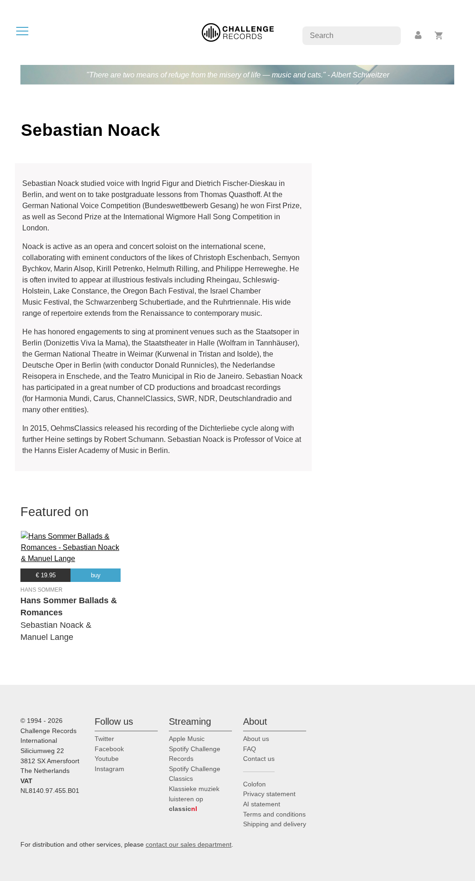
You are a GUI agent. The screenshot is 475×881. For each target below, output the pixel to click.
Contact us (259, 758)
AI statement (261, 804)
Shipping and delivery (274, 824)
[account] (419, 35)
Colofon (254, 784)
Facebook (109, 749)
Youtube (107, 758)
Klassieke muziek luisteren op (194, 798)
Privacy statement (269, 794)
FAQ (249, 749)
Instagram (109, 768)
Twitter (104, 738)
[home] (238, 32)
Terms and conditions (274, 814)
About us (256, 738)
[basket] (439, 35)
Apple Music (187, 738)
